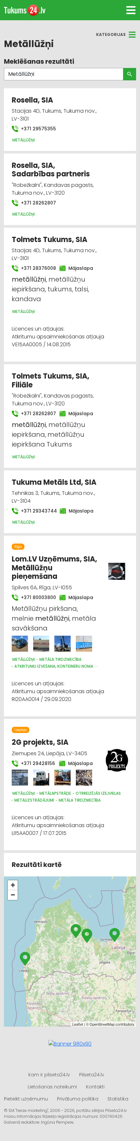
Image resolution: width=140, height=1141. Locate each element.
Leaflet (77, 1024)
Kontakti (95, 1087)
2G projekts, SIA (40, 742)
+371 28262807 (38, 203)
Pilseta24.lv (91, 1074)
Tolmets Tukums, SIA (49, 240)
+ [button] (13, 885)
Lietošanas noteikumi (52, 1087)
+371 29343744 (36, 511)
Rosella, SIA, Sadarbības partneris (51, 169)
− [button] (13, 895)
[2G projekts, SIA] (20, 778)
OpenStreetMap (102, 1024)
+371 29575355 (38, 128)
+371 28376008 (36, 268)
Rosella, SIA (32, 100)
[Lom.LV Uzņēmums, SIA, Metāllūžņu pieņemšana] (20, 644)
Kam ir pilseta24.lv (49, 1074)
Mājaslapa (78, 268)
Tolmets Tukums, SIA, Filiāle (50, 380)
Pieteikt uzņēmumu (26, 1099)
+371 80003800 (36, 597)
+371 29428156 (36, 763)
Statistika (117, 1099)
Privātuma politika (77, 1099)
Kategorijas (111, 34)
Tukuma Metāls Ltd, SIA (54, 482)
